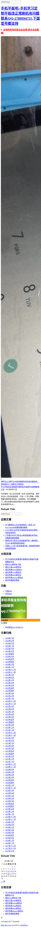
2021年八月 (9, 743)
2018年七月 (9, 830)
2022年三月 (9, 725)
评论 (8, 594)
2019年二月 (9, 812)
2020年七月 (9, 775)
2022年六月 (9, 717)
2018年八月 (9, 827)
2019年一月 (9, 814)
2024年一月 (9, 667)
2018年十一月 (10, 819)
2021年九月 (9, 741)
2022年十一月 (10, 704)
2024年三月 (9, 664)
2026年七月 (9, 641)
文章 (8, 591)
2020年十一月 (10, 767)
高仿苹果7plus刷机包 (13, 572)
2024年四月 (9, 662)
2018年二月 (9, 840)
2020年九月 (9, 770)
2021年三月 (9, 756)
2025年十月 (9, 649)
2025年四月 (9, 654)
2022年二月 (9, 727)
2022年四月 (9, 722)
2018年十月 (9, 822)
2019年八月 (9, 796)
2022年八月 (9, 712)
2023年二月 (9, 696)
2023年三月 (9, 693)
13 (9, 871)
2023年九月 (9, 678)
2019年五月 (9, 804)
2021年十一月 (10, 735)
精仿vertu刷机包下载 (13, 564)
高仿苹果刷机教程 (12, 580)
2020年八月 (9, 772)
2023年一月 (9, 699)
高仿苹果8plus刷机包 (13, 575)
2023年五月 (9, 688)
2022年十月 (9, 706)
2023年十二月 (10, 670)
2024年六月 (9, 657)
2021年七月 (9, 746)
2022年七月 (9, 714)
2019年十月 (9, 791)
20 (9, 874)
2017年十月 (9, 851)
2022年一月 (9, 730)
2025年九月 (9, 651)
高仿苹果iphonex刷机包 (14, 578)
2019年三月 (9, 809)
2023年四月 (9, 691)
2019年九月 (9, 793)
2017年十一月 (10, 848)
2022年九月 (9, 709)
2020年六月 (9, 777)
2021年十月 (9, 738)
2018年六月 (9, 833)
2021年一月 (9, 762)
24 (2, 876)
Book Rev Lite (6, 925)
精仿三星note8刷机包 (13, 567)
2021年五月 (9, 751)
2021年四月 (9, 754)
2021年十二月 (10, 733)
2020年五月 (9, 780)
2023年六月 (9, 685)
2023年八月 (9, 680)
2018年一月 (9, 843)
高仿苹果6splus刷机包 (13, 570)
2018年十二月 (10, 817)
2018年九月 (9, 825)
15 (13, 871)
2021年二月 (9, 759)
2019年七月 (9, 798)
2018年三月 (9, 838)
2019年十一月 (10, 788)
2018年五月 (9, 835)
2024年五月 (9, 659)
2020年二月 (9, 785)
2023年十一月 (10, 672)
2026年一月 (9, 646)
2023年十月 (9, 675)
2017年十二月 (10, 846)
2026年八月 (9, 638)
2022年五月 (9, 720)
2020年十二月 (10, 764)
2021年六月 (9, 748)
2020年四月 (9, 783)
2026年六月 (9, 643)
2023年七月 (9, 683)
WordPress (24, 925)
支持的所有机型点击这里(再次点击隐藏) (20, 31)
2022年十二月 (10, 701)
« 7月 (3, 881)
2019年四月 (9, 806)
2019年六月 (9, 801)
